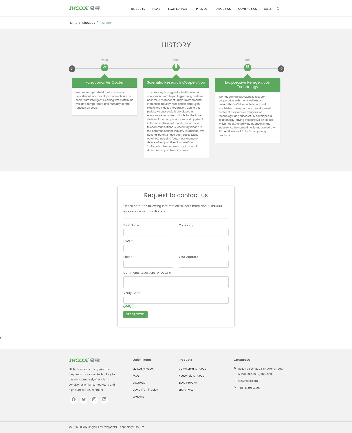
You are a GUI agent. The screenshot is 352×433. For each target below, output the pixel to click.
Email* (128, 241)
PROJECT (202, 8)
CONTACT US (247, 8)
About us (88, 23)
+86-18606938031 (249, 388)
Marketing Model (143, 369)
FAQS (136, 376)
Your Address (188, 257)
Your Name (131, 225)
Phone (127, 257)
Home (73, 23)
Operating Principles (145, 390)
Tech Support (178, 8)
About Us (223, 8)
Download (139, 383)
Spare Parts (186, 390)
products (137, 8)
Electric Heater (188, 383)
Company (186, 225)
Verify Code (131, 293)
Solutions (138, 397)
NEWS (156, 8)
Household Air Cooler (192, 376)
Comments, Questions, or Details (147, 273)
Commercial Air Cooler (193, 369)
